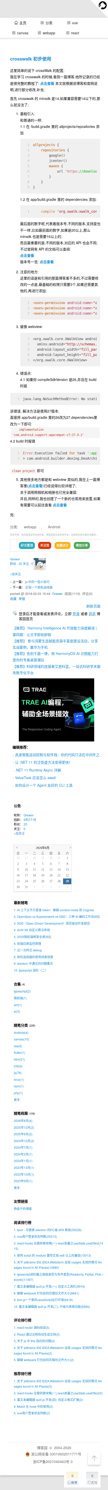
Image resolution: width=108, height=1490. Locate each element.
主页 (22, 22)
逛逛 (92, 613)
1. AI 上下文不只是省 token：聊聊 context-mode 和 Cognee (54, 910)
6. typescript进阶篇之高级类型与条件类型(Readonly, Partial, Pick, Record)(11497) (59, 1277)
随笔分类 (21, 1025)
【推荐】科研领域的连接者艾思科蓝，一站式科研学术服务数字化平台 (56, 669)
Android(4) (21, 1032)
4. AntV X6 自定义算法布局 (32, 930)
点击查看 (47, 83)
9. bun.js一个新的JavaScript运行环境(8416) (43, 1300)
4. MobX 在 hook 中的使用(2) (33, 1406)
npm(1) (19, 1086)
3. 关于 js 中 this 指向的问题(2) (34, 1341)
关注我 (44, 545)
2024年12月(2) (24, 1141)
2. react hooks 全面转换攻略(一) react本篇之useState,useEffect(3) (58, 1393)
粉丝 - (16, 563)
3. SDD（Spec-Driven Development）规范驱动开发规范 (52, 923)
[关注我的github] (99, 9)
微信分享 (82, 545)
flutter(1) (19, 1052)
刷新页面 (93, 606)
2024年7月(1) (23, 1147)
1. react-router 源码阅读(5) (31, 1327)
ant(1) (18, 1005)
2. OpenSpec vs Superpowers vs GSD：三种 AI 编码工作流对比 (57, 916)
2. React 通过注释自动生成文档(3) (37, 1334)
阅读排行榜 (22, 1222)
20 (25, 824)
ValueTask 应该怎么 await (35, 777)
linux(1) (19, 1079)
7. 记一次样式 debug (28, 950)
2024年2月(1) (23, 1154)
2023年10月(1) (24, 1174)
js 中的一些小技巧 (37, 582)
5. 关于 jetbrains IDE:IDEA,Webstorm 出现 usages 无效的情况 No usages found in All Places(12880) (59, 1265)
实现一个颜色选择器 (38, 587)
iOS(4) (18, 1066)
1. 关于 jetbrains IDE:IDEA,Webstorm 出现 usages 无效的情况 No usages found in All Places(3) (59, 1384)
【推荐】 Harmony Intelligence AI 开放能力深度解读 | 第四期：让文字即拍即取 (55, 631)
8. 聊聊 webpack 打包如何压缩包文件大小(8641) (46, 1293)
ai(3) (17, 1011)
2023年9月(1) (23, 1181)
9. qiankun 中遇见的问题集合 (33, 963)
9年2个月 (30, 819)
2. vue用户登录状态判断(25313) (35, 1236)
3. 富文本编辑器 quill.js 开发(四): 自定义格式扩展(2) (48, 1399)
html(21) (19, 1059)
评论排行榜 (22, 1320)
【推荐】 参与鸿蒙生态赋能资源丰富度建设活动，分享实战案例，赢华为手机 (55, 644)
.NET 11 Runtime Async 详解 (38, 769)
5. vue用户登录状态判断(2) (32, 1413)
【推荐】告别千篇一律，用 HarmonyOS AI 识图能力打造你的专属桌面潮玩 (55, 656)
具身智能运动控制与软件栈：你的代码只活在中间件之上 (59, 754)
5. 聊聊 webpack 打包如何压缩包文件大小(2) (44, 1360)
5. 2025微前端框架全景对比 (32, 936)
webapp (30, 526)
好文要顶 (27, 545)
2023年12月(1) (24, 1167)
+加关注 (15, 574)
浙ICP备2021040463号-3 (53, 1461)
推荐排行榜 (22, 1373)
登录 (76, 613)
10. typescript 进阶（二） (31, 970)
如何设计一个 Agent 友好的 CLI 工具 (44, 785)
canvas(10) (21, 1039)
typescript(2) (22, 991)
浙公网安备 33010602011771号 (56, 1453)
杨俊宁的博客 (23, 1208)
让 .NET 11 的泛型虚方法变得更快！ (43, 762)
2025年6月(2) (23, 1134)
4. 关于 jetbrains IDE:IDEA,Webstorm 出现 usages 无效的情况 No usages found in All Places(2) (59, 1350)
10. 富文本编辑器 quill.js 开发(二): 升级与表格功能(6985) (52, 1306)
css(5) (18, 1046)
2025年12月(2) (24, 1127)
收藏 (13, 598)
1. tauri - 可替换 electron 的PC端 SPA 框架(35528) (48, 1230)
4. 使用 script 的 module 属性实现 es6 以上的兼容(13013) (52, 1255)
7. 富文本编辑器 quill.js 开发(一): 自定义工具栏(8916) (49, 1286)
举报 (22, 598)
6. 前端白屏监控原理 (27, 943)
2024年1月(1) (23, 1160)
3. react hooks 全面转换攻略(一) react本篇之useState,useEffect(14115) (59, 1246)
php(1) (18, 1093)
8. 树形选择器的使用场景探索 (33, 957)
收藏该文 (63, 545)
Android (54, 526)
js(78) (18, 1072)
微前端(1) (20, 998)
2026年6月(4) (23, 1120)
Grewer (15, 559)
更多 (17, 1099)
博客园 (42, 1447)
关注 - (28, 563)
